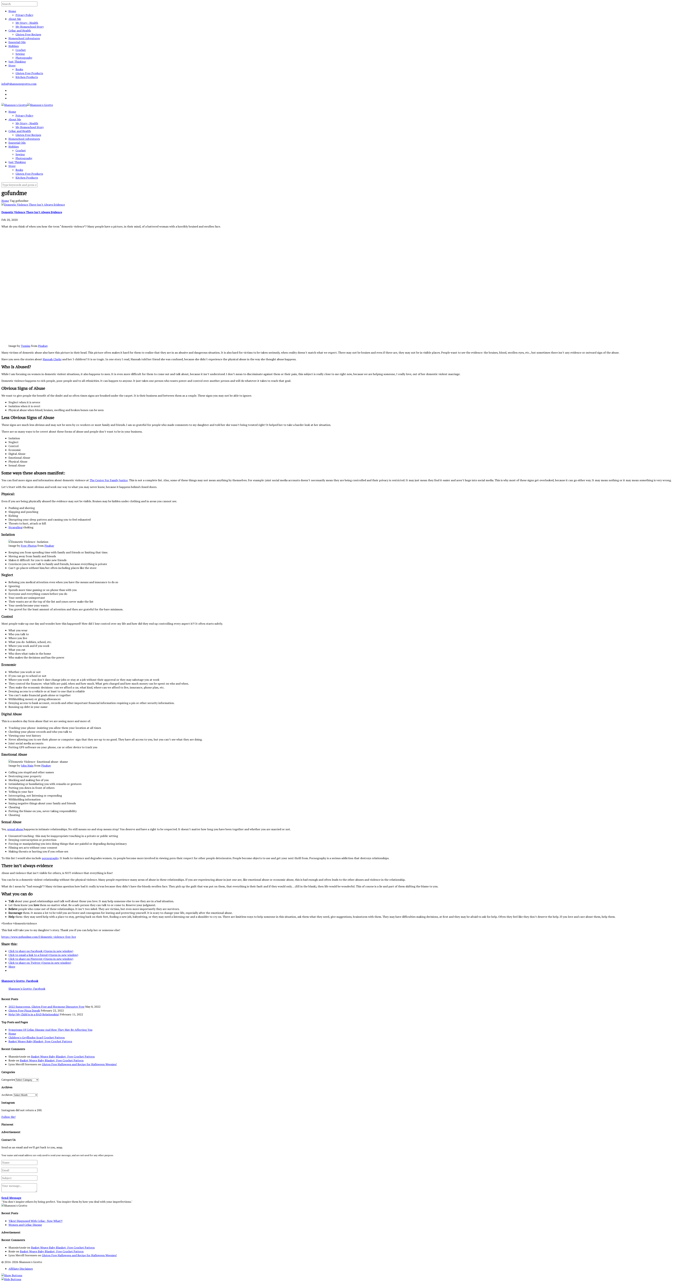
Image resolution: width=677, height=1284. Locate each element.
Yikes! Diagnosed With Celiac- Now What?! (35, 1221)
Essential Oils (17, 42)
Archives (6, 1095)
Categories (8, 1080)
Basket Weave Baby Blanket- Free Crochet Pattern (40, 1041)
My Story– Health (27, 23)
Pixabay (43, 346)
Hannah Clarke (52, 359)
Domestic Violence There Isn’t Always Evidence (31, 212)
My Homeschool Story (30, 27)
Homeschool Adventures (24, 38)
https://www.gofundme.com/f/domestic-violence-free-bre (38, 937)
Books (19, 69)
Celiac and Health (19, 30)
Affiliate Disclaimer (20, 1269)
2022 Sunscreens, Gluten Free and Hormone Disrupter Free (46, 1007)
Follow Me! (8, 1117)
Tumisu (25, 346)
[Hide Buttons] (11, 1279)
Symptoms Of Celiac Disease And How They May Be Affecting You (50, 1030)
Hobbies (13, 46)
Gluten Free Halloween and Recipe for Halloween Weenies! (79, 1064)
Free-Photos (29, 546)
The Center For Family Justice (109, 480)
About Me (14, 19)
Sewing (20, 54)
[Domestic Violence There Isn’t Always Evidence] (33, 205)
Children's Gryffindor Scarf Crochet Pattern (36, 1037)
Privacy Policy (24, 15)
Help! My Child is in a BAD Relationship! (33, 1014)
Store (12, 65)
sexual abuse (15, 829)
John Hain (27, 765)
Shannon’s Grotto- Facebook (19, 981)
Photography (24, 58)
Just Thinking (17, 61)
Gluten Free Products (29, 73)
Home (12, 11)
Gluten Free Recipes (28, 34)
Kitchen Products (27, 77)
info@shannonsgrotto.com (18, 84)
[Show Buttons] (11, 1275)
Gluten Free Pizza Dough (24, 1010)
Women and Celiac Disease (25, 1225)
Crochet (21, 50)
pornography (50, 858)
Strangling (15, 527)
